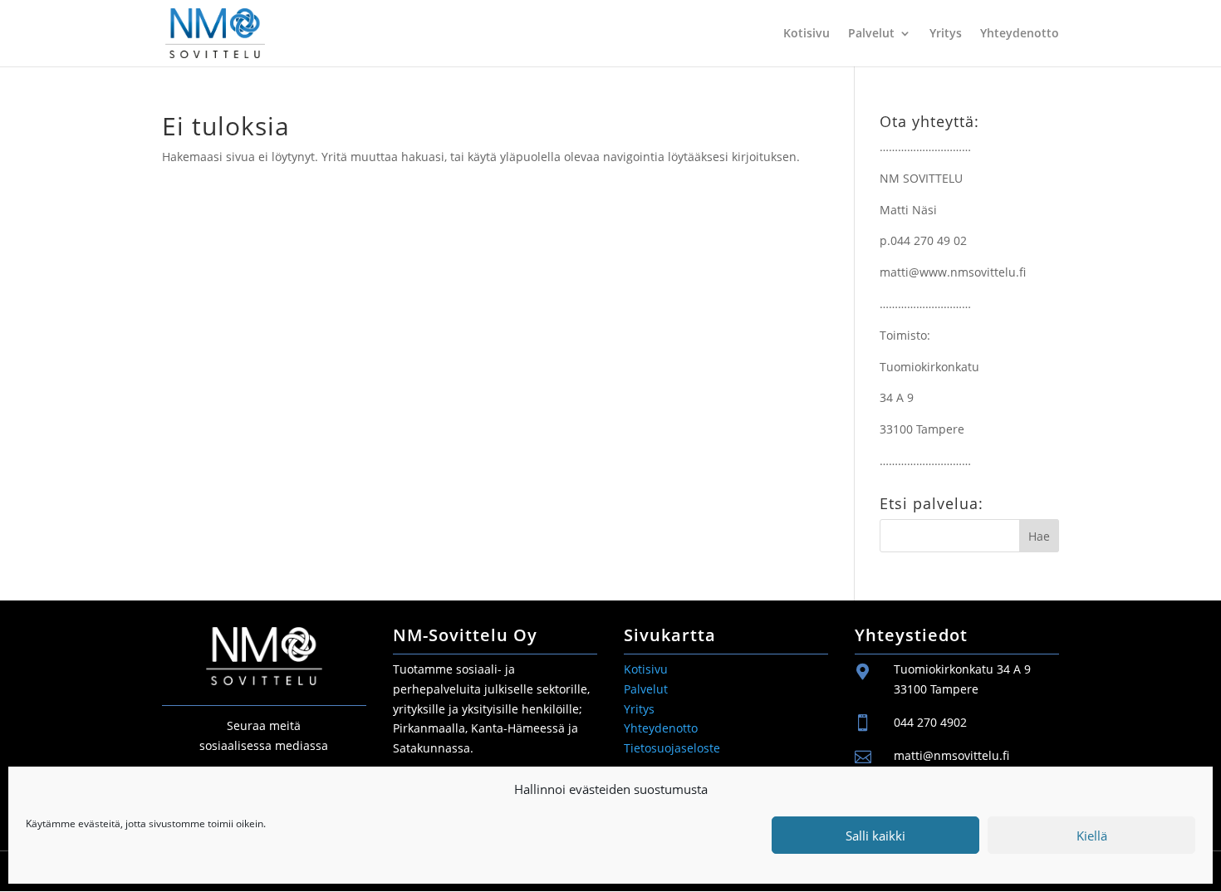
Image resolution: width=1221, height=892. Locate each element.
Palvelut (871, 34)
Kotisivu (806, 34)
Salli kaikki (875, 835)
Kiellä (1091, 835)
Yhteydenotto (1019, 34)
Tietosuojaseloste (672, 748)
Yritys (945, 34)
